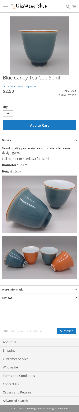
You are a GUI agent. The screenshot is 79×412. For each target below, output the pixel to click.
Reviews (7, 297)
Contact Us (11, 384)
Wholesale (10, 367)
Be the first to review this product (19, 86)
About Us (9, 342)
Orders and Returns (17, 392)
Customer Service (15, 359)
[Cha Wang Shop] (29, 6)
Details (6, 140)
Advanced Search (15, 401)
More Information (13, 289)
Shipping (9, 350)
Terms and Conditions (19, 376)
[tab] (39, 140)
